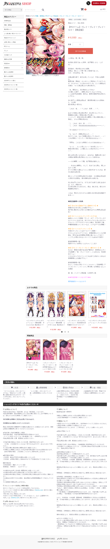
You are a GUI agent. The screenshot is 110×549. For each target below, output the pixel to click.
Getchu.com (39, 490)
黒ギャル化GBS (8, 76)
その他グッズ (8, 55)
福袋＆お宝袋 (8, 59)
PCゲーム (49, 16)
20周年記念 (7, 20)
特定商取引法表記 (49, 538)
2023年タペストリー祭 (10, 85)
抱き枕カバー (8, 29)
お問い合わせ (63, 538)
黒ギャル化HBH (8, 72)
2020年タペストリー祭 (10, 89)
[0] (82, 9)
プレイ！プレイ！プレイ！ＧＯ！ (71, 16)
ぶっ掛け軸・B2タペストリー (12, 33)
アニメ (6, 50)
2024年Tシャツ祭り (10, 80)
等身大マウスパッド (10, 38)
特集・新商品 (39, 16)
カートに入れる (80, 51)
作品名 (55, 16)
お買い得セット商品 (10, 42)
